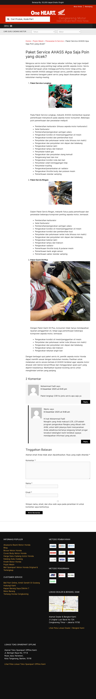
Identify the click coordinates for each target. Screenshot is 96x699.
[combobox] (28, 19)
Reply (85, 402)
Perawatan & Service (54, 41)
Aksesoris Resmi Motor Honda (17, 545)
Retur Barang (9, 591)
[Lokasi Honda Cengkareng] (63, 611)
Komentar (31, 460)
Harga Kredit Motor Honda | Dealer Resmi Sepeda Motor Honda (48, 12)
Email (29, 492)
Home (28, 41)
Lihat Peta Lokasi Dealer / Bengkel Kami (66, 628)
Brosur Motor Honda (13, 550)
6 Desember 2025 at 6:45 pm (54, 389)
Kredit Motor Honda (12, 562)
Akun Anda (78, 6)
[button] (6, 26)
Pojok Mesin (38, 41)
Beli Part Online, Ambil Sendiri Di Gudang (22, 583)
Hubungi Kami (10, 585)
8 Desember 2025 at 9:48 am (57, 412)
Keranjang (88, 6)
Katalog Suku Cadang (13, 559)
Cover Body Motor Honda (15, 553)
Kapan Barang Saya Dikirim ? (16, 588)
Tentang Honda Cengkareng (16, 594)
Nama (29, 483)
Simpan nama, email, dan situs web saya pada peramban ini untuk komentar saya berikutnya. (55, 505)
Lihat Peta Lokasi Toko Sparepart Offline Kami (25, 664)
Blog (5, 547)
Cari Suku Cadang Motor (15, 31)
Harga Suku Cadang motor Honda (19, 556)
